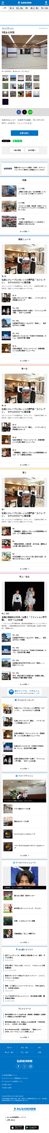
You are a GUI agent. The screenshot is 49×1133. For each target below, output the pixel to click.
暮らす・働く (35, 8)
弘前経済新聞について (10, 1075)
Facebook (18, 1066)
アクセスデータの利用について (12, 1081)
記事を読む (24, 133)
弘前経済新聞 (24, 2)
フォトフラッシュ (8, 28)
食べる (12, 8)
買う (27, 8)
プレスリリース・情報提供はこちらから (15, 1078)
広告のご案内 (7, 1088)
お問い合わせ (7, 1084)
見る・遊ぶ (19, 8)
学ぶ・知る (44, 8)
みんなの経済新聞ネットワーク (24, 1109)
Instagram (30, 1066)
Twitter (24, 1066)
